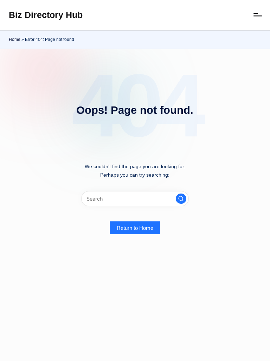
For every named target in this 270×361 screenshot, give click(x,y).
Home (14, 39)
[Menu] (257, 15)
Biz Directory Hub (46, 15)
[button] (181, 199)
